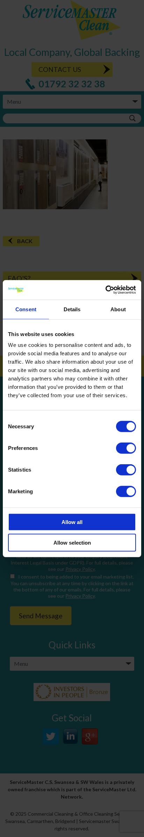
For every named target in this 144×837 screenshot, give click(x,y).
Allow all (72, 522)
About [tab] (118, 309)
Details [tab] (72, 309)
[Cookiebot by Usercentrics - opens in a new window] (105, 289)
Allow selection (72, 542)
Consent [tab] (25, 309)
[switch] (126, 448)
